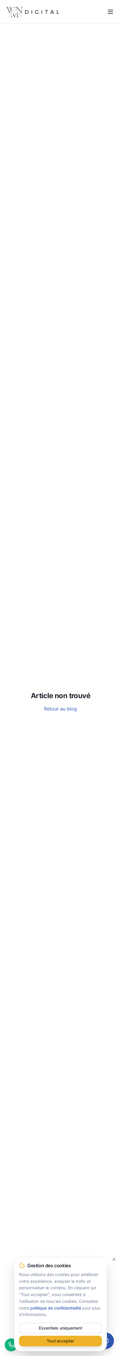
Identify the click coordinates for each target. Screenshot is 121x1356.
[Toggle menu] (110, 12)
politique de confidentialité (55, 1307)
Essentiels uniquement (60, 1327)
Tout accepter (60, 1340)
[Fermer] (113, 1259)
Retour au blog (60, 709)
